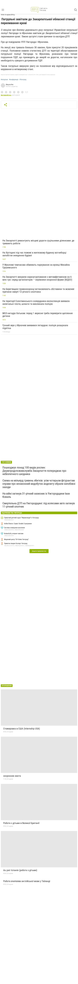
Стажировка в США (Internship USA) (21, 728)
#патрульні (4, 79)
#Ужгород (23, 79)
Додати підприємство (39, 551)
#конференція (13, 79)
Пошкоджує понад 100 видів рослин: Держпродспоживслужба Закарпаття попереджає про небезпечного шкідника (34, 471)
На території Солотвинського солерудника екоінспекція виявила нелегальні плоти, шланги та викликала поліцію (36, 302)
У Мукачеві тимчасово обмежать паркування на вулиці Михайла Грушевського (36, 266)
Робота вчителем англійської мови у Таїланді (26, 881)
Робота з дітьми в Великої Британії (21, 823)
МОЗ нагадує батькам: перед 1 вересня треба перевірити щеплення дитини (37, 315)
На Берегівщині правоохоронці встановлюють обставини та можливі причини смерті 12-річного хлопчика (38, 290)
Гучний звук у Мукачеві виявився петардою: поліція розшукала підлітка (35, 327)
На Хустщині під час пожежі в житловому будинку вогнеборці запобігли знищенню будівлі (34, 254)
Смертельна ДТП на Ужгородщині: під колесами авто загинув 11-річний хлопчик (38, 505)
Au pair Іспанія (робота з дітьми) (20, 870)
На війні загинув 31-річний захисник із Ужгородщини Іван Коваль (36, 495)
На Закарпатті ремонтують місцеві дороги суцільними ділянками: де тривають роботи (38, 242)
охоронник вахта (12, 775)
